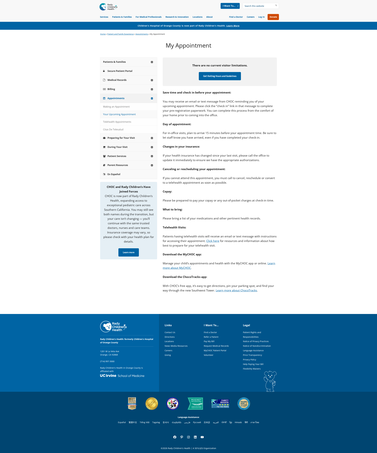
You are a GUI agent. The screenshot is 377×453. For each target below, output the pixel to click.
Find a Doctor (236, 16)
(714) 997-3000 (107, 361)
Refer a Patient (211, 336)
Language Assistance (253, 350)
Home (103, 34)
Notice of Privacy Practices (256, 341)
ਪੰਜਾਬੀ (224, 422)
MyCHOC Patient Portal (215, 350)
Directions (170, 336)
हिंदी (246, 422)
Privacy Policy (249, 359)
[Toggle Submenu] (152, 61)
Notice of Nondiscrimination (257, 345)
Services (104, 16)
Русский (197, 422)
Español (122, 422)
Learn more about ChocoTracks (236, 290)
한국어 (166, 422)
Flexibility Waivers (252, 368)
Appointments (141, 34)
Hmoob (238, 422)
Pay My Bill (209, 341)
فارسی (187, 422)
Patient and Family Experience (120, 34)
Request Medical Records (216, 345)
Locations (197, 16)
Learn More (232, 25)
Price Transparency (252, 355)
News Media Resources (176, 345)
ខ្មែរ (230, 422)
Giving (168, 355)
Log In (261, 16)
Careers (250, 16)
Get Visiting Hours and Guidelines (220, 76)
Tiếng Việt (144, 422)
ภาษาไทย (254, 422)
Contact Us (170, 332)
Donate (273, 16)
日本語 (207, 422)
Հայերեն (176, 422)
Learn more (128, 252)
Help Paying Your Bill (253, 364)
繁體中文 (133, 422)
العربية (216, 422)
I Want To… (229, 5)
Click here (212, 241)
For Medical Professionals (149, 16)
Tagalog (156, 422)
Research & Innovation (177, 16)
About (209, 16)
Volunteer (208, 355)
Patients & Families (122, 16)
